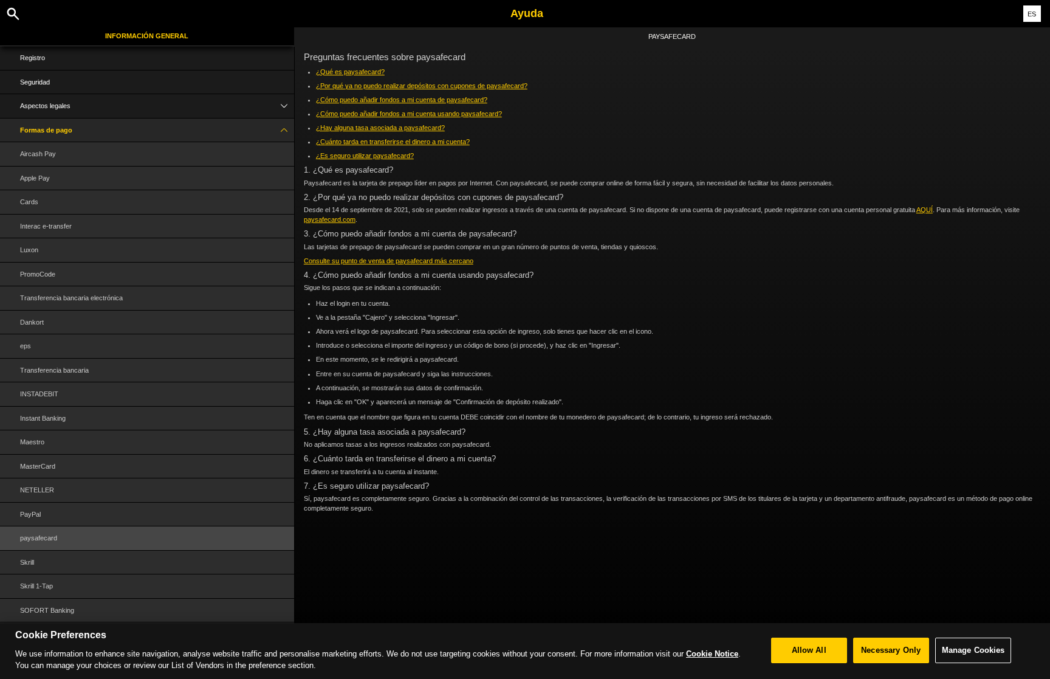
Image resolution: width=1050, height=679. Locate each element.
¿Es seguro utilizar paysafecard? (365, 155)
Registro (32, 57)
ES (1032, 14)
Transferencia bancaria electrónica (71, 298)
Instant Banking (43, 418)
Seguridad (35, 82)
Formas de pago (46, 130)
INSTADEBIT (39, 394)
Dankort (32, 322)
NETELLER (37, 490)
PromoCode (37, 274)
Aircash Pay (38, 153)
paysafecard (38, 538)
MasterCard (37, 466)
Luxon (29, 249)
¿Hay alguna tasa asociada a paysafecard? (380, 127)
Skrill (27, 562)
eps (25, 346)
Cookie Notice (712, 653)
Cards (29, 201)
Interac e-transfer (46, 226)
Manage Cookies (973, 650)
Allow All (809, 650)
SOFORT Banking (47, 610)
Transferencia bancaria (54, 370)
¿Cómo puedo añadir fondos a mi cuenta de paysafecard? (401, 99)
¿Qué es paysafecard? (350, 71)
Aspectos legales (45, 105)
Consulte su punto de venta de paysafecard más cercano (388, 260)
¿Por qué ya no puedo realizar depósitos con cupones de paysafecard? (421, 85)
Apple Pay (35, 178)
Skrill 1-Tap (36, 586)
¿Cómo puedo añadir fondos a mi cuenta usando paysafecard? (409, 113)
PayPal (30, 514)
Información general (146, 36)
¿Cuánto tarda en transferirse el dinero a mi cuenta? (393, 141)
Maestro (32, 442)
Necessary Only (891, 650)
